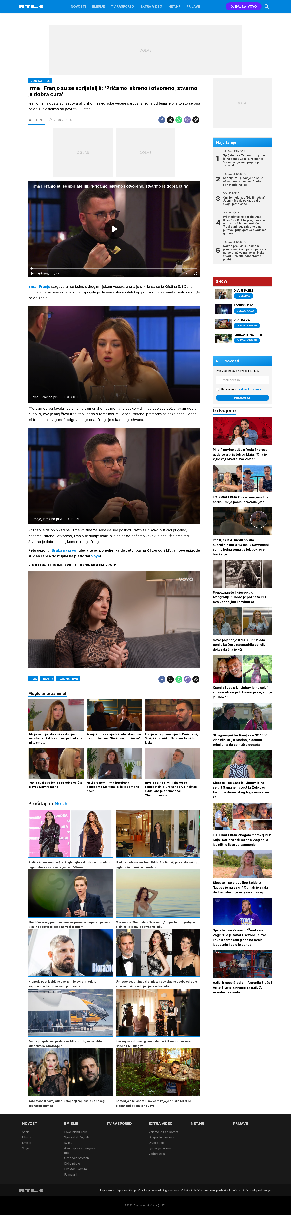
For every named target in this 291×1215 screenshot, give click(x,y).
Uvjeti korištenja (126, 1190)
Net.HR (174, 6)
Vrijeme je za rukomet (163, 1132)
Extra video (151, 6)
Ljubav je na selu (160, 1148)
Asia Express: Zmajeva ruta (79, 1150)
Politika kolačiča (191, 1190)
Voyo (25, 1148)
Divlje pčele (72, 1163)
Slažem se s (241, 389)
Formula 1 (70, 1174)
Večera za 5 (157, 1154)
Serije (25, 1132)
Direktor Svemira (75, 1169)
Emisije (98, 6)
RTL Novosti (227, 361)
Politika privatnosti (150, 1190)
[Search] (267, 6)
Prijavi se (242, 398)
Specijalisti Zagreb (76, 1137)
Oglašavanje (171, 1190)
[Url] (195, 119)
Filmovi (26, 1137)
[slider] (114, 268)
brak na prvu (68, 679)
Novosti (78, 6)
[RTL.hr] (31, 6)
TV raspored (122, 6)
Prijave (193, 6)
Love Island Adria (75, 1132)
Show (221, 281)
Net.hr (61, 803)
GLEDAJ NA (238, 6)
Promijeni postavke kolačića (222, 1190)
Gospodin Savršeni (76, 1158)
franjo (47, 679)
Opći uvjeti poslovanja (256, 1190)
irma (33, 679)
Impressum (107, 1190)
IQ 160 (68, 1143)
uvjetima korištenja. (249, 389)
